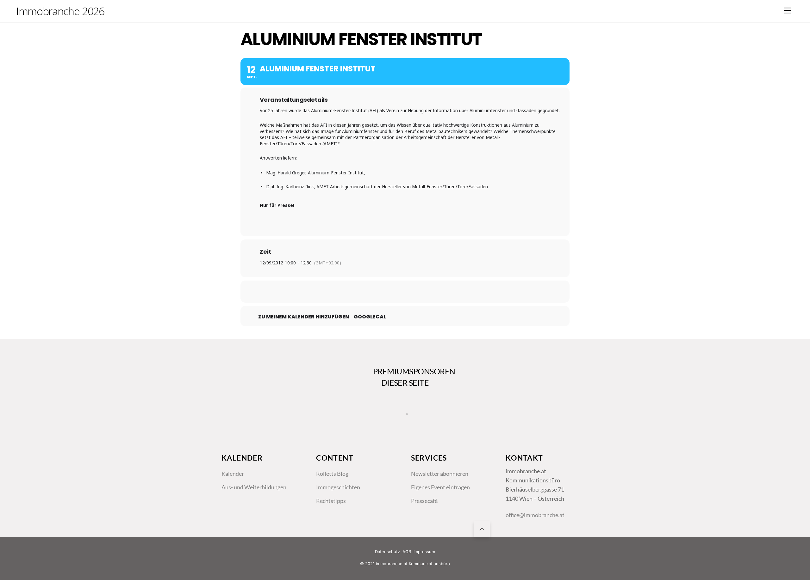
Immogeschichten (338, 487)
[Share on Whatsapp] (421, 291)
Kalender (232, 473)
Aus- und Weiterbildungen (253, 487)
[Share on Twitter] (389, 291)
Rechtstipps (331, 500)
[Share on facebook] (373, 291)
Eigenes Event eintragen (440, 487)
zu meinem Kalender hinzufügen (303, 317)
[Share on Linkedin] (405, 291)
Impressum (424, 551)
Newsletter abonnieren (439, 473)
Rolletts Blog (332, 473)
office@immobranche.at (535, 514)
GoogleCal (370, 317)
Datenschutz (387, 551)
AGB (406, 551)
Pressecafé (424, 500)
